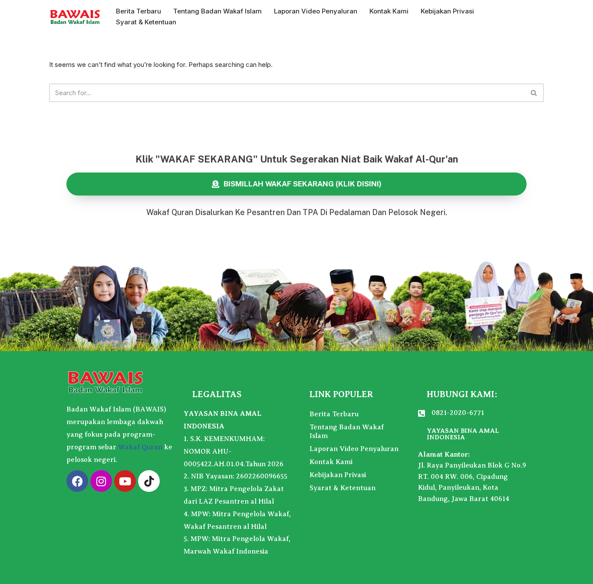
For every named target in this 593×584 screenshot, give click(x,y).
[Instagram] (101, 481)
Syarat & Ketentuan (146, 22)
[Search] (534, 92)
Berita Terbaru (138, 11)
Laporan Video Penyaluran (315, 11)
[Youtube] (125, 481)
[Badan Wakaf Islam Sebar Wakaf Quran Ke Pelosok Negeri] (75, 16)
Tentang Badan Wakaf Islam (217, 11)
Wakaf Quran (140, 447)
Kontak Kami (389, 11)
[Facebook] (77, 481)
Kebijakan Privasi (447, 11)
